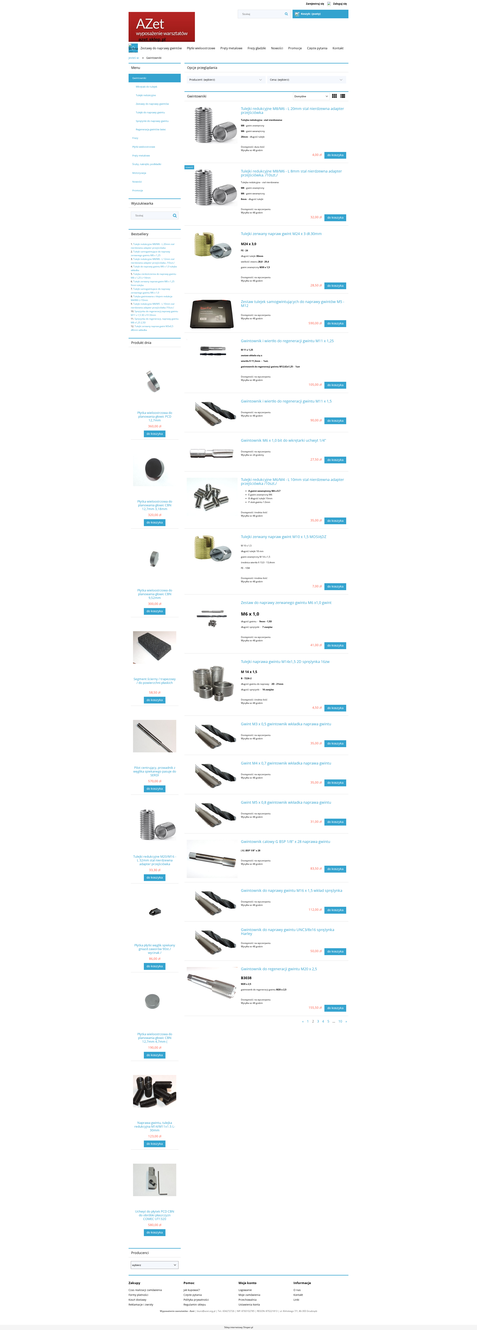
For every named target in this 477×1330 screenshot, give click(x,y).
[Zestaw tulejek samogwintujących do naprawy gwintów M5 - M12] (212, 314)
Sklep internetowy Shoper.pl (238, 1327)
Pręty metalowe (141, 155)
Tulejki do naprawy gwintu (150, 112)
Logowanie (245, 1290)
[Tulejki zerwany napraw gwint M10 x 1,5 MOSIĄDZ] (212, 549)
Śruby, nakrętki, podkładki (146, 164)
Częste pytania (193, 1295)
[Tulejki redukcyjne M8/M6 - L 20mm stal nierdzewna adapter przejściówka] (212, 125)
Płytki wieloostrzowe (143, 146)
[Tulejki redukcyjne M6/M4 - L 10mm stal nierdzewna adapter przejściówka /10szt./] (212, 497)
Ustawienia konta (249, 1304)
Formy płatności (138, 1295)
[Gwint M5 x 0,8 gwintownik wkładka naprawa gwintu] (212, 815)
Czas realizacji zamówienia (145, 1290)
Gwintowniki (139, 78)
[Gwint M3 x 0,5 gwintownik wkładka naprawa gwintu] (212, 736)
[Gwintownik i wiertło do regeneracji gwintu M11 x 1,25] (212, 352)
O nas (297, 1290)
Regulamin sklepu (195, 1304)
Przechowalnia (247, 1299)
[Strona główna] (162, 26)
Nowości (137, 181)
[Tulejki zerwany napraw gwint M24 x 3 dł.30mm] (212, 246)
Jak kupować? (192, 1290)
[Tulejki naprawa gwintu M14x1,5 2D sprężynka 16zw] (212, 682)
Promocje (137, 190)
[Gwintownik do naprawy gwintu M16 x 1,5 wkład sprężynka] (212, 903)
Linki (296, 1299)
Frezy (135, 138)
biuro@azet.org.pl (206, 1311)
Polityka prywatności (196, 1299)
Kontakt (298, 1295)
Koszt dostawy (137, 1299)
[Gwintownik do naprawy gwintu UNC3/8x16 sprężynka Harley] (212, 942)
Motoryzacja (139, 173)
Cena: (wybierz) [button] (279, 79)
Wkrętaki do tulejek (146, 86)
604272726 (228, 1311)
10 (340, 1021)
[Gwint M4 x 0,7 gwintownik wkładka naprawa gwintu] (212, 775)
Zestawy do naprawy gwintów (152, 103)
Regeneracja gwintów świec (151, 129)
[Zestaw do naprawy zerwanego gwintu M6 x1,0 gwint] (212, 615)
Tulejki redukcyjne (146, 95)
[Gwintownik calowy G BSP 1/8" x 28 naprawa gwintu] (212, 859)
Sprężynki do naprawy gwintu (152, 121)
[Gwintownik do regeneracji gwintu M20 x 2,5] (212, 986)
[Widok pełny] (342, 96)
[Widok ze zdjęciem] (334, 96)
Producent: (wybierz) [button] (202, 79)
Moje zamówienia (249, 1295)
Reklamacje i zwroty (141, 1304)
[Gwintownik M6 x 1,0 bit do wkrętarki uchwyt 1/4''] (212, 453)
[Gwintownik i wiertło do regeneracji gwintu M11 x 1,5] (212, 413)
